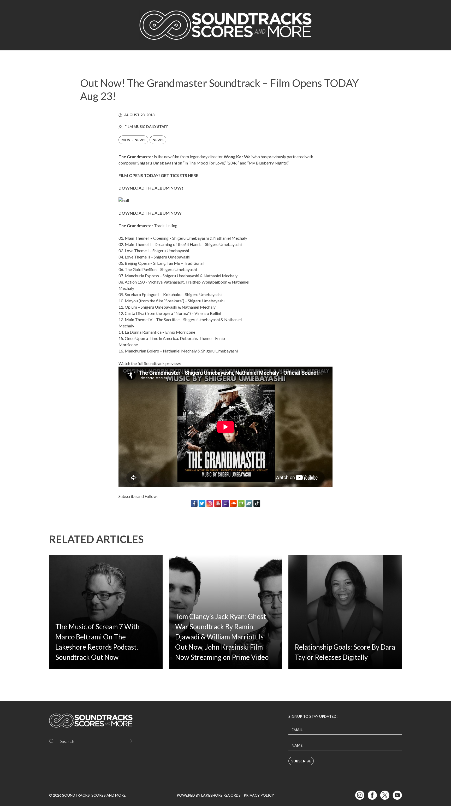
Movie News (133, 140)
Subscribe (301, 761)
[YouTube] (217, 503)
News (157, 140)
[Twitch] (225, 503)
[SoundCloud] (233, 503)
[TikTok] (256, 503)
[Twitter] (202, 503)
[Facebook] (194, 503)
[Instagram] (209, 503)
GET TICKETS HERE (179, 175)
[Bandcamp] (249, 503)
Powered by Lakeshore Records (209, 795)
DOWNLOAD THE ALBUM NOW (150, 212)
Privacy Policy (259, 795)
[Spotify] (241, 503)
